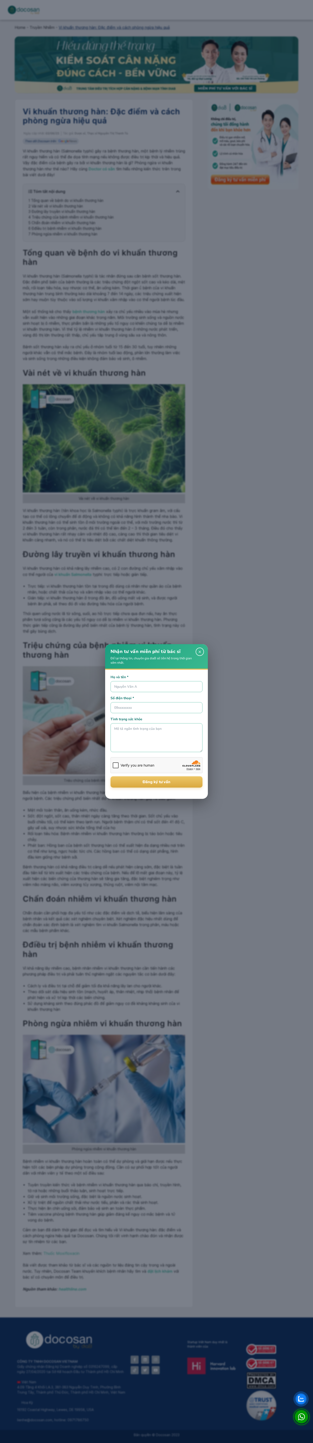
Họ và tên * (119, 677)
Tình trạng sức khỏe (126, 719)
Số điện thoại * (122, 698)
